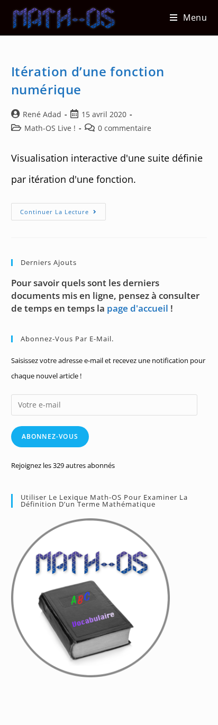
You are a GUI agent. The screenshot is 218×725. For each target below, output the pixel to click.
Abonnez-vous (50, 436)
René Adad (42, 114)
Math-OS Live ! (50, 128)
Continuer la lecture (63, 213)
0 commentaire (124, 128)
